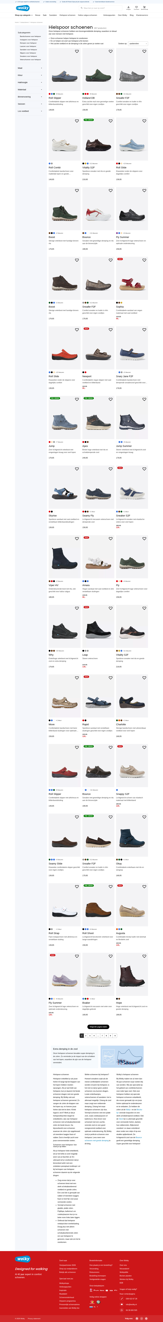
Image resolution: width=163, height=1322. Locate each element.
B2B (121, 1283)
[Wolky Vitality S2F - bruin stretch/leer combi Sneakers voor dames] (98, 139)
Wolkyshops (64, 1283)
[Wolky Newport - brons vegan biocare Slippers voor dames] (98, 347)
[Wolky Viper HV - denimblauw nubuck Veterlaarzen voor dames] (65, 556)
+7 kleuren (59, 442)
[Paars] (117, 233)
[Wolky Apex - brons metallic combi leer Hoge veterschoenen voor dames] (98, 417)
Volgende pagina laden (98, 1027)
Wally (128, 1110)
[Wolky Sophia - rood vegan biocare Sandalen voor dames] (132, 278)
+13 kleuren (127, 163)
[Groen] (54, 94)
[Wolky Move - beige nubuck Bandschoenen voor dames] (65, 696)
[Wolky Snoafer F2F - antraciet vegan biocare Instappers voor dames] (132, 69)
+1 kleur (92, 511)
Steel (121, 1119)
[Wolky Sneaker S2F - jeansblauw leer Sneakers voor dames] (132, 487)
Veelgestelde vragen (97, 1279)
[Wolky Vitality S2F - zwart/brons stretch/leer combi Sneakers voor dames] (132, 626)
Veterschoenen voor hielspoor (30, 59)
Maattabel (63, 1294)
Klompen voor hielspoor (28, 43)
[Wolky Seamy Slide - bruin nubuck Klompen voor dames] (65, 835)
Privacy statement (34, 1318)
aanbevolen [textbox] (134, 44)
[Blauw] (52, 94)
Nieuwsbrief (124, 1269)
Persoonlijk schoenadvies (69, 1304)
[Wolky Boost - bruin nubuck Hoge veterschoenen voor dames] (65, 278)
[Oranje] (119, 720)
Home (17, 22)
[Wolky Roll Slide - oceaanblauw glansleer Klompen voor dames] (132, 139)
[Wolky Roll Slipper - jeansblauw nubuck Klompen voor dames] (65, 69)
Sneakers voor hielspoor (28, 56)
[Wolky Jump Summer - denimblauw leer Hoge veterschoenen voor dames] (132, 417)
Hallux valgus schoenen (87, 15)
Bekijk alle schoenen (67, 1272)
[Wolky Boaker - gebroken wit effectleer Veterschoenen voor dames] (98, 974)
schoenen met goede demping (97, 1140)
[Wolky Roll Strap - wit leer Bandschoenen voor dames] (65, 904)
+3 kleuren (59, 859)
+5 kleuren (127, 442)
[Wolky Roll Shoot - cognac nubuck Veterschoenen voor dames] (98, 904)
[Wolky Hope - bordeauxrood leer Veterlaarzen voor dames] (132, 974)
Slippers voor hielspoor (28, 53)
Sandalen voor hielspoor (28, 49)
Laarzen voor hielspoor (28, 46)
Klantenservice (142, 15)
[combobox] (138, 43)
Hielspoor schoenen (67, 15)
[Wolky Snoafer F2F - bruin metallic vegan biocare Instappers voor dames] (98, 278)
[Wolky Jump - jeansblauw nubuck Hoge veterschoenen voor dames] (65, 417)
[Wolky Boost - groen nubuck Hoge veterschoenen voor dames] (65, 208)
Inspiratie (63, 1290)
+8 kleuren (59, 94)
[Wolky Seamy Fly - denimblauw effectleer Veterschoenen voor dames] (98, 487)
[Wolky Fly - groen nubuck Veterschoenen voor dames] (132, 556)
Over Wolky (122, 15)
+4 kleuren (127, 581)
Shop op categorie (22, 15)
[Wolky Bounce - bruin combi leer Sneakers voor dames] (98, 765)
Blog (132, 15)
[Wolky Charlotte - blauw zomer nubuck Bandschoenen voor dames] (132, 696)
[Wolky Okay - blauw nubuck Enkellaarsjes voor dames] (132, 835)
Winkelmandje (144, 9)
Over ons (123, 1265)
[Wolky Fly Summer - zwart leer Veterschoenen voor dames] (132, 208)
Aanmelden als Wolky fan (69, 1308)
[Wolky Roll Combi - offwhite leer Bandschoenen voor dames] (65, 139)
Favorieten (136, 9)
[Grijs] (52, 163)
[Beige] (121, 163)
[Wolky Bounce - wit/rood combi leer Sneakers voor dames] (98, 208)
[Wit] (88, 233)
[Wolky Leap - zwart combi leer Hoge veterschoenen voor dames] (98, 626)
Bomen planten (126, 1276)
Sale (45, 15)
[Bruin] (117, 94)
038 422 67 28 (131, 1299)
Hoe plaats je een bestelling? (100, 1265)
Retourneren (94, 1272)
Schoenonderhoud (66, 1297)
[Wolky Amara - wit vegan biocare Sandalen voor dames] (98, 556)
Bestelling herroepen (97, 1276)
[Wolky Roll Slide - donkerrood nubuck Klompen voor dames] (65, 347)
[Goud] (85, 163)
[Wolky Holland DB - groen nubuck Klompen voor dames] (98, 69)
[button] (77, 51)
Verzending (93, 1269)
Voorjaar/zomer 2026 (67, 1265)
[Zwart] (83, 163)
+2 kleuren (59, 233)
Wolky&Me (124, 1272)
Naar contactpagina (127, 1294)
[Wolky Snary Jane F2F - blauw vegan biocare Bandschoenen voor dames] (132, 347)
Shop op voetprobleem (68, 1269)
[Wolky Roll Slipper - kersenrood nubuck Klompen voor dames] (65, 765)
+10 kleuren (60, 651)
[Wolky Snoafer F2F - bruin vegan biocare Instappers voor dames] (98, 835)
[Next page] (115, 1035)
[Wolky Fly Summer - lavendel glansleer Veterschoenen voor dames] (65, 974)
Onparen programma (67, 1301)
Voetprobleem (24, 22)
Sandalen (53, 15)
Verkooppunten (109, 15)
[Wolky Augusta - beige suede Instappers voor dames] (132, 904)
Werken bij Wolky (126, 1279)
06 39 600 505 (131, 1310)
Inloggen (128, 9)
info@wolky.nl (131, 1304)
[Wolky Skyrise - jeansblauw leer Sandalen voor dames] (65, 487)
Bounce (139, 1137)
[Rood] (49, 94)
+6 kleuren (127, 233)
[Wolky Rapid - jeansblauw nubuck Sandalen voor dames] (98, 696)
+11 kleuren (127, 94)
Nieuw (37, 15)
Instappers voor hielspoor (29, 40)
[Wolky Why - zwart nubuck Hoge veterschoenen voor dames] (65, 626)
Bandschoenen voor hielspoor (30, 36)
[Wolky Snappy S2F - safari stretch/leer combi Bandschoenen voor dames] (132, 765)
